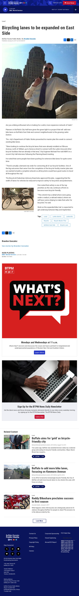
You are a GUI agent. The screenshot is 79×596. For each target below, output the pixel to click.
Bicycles (46, 221)
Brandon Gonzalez (30, 39)
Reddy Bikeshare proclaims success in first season (53, 500)
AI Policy (31, 546)
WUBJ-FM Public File (67, 549)
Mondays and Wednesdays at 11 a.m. (39, 342)
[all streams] (76, 9)
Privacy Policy (33, 538)
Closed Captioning (50, 538)
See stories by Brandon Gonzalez (15, 246)
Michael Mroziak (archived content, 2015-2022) (44, 445)
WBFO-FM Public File (67, 545)
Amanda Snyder (36, 505)
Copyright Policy (34, 542)
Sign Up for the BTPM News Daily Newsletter (39, 406)
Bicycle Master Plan (60, 221)
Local (3, 21)
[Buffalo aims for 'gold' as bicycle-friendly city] (17, 442)
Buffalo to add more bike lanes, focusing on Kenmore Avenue (50, 470)
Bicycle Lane (64, 225)
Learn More (39, 352)
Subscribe (40, 417)
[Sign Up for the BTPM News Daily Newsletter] (39, 381)
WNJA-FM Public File (67, 544)
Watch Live (57, 3)
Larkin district (57, 216)
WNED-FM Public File (67, 542)
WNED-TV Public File (67, 541)
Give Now (70, 3)
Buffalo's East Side (49, 225)
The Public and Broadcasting (65, 551)
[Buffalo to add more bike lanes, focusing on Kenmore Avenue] (17, 472)
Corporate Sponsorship (52, 533)
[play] (5, 10)
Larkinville (69, 216)
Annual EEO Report (51, 542)
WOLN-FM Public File (67, 547)
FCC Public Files (65, 533)
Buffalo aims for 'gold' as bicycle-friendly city (51, 440)
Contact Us (32, 533)
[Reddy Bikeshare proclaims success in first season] (17, 502)
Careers (31, 551)
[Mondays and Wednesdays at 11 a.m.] (39, 300)
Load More (39, 521)
